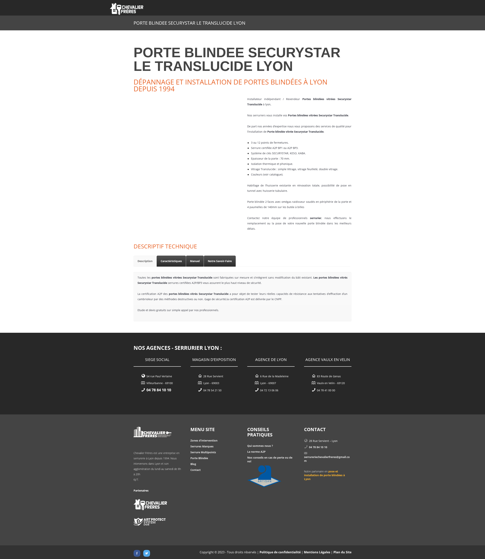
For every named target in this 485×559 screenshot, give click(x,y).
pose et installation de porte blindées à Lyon (324, 475)
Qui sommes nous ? (260, 446)
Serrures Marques (202, 446)
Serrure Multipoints (203, 452)
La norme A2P (256, 451)
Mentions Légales (317, 552)
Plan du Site (342, 552)
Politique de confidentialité (280, 552)
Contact (195, 470)
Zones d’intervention (203, 440)
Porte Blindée (199, 458)
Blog (193, 464)
